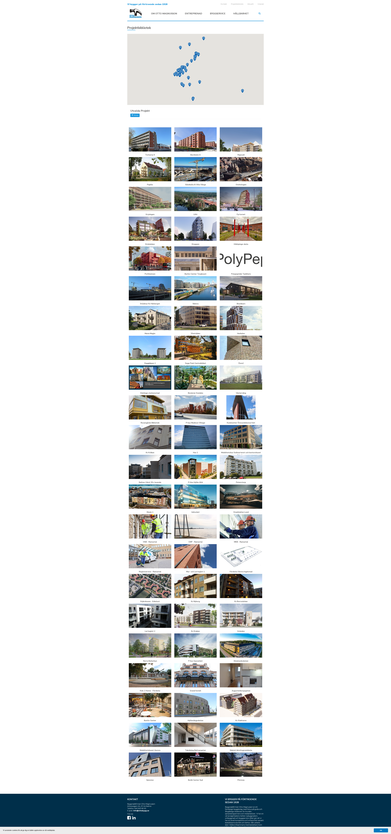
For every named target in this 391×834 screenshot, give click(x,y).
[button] (183, 85)
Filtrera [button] (135, 115)
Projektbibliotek (237, 4)
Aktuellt (250, 4)
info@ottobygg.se (141, 811)
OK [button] (381, 830)
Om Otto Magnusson (164, 13)
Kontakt (224, 4)
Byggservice (217, 13)
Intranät (261, 4)
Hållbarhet (241, 13)
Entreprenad (193, 13)
